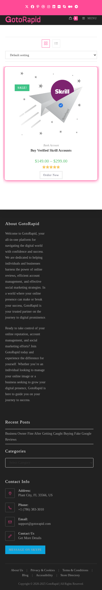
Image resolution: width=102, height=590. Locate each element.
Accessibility (44, 575)
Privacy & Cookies (43, 570)
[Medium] (70, 7)
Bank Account (51, 145)
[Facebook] (32, 7)
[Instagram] (48, 7)
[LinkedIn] (53, 7)
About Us (17, 570)
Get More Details (29, 538)
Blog (25, 575)
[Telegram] (76, 7)
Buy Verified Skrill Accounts (51, 150)
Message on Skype (25, 549)
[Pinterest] (37, 7)
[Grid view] (46, 43)
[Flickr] (59, 7)
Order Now (51, 175)
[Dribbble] (43, 7)
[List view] (56, 43)
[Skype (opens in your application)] (64, 7)
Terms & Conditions (75, 570)
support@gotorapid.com (34, 524)
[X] (27, 7)
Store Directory (70, 575)
